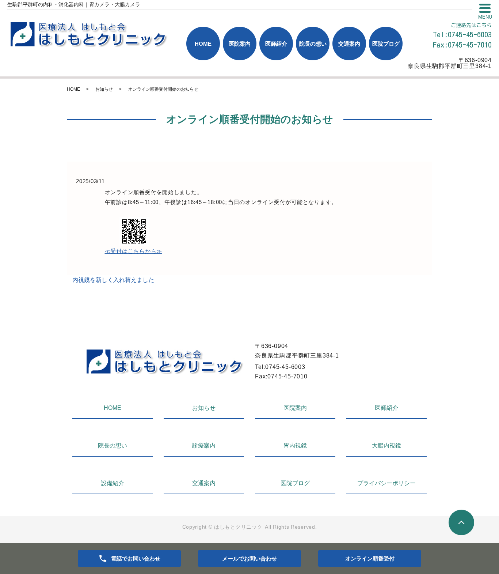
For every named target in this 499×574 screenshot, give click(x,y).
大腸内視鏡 (386, 445)
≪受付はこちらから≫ (134, 251)
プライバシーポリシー (386, 483)
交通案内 (349, 44)
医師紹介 (276, 44)
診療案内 (204, 445)
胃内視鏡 (295, 445)
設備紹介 (112, 483)
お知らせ (104, 89)
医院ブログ (386, 44)
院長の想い (313, 44)
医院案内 (240, 44)
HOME (203, 44)
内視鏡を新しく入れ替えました (113, 280)
